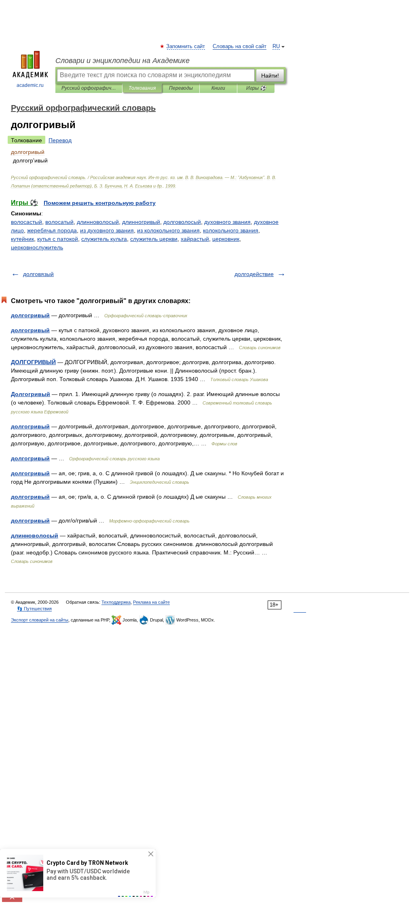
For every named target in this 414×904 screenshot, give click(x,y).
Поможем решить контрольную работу (100, 203)
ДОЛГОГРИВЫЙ (33, 362)
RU (276, 46)
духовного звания (227, 222)
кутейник (22, 239)
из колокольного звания (168, 230)
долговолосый (182, 222)
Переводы (181, 88)
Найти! (270, 75)
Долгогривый (30, 394)
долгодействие (254, 274)
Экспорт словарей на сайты (39, 619)
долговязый (38, 274)
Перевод (60, 140)
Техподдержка (116, 602)
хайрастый (195, 239)
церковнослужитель (37, 247)
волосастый (26, 222)
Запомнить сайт (186, 46)
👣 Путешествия (34, 608)
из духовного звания (107, 230)
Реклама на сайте (151, 602)
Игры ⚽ (256, 88)
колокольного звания (230, 230)
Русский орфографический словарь (88, 88)
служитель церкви (153, 239)
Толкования (142, 88)
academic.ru (30, 85)
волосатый (59, 222)
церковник (225, 239)
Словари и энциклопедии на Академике (122, 61)
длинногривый (141, 222)
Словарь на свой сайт (239, 46)
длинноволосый (98, 222)
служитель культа (104, 239)
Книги (218, 88)
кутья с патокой (57, 239)
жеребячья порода (52, 230)
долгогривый (30, 315)
